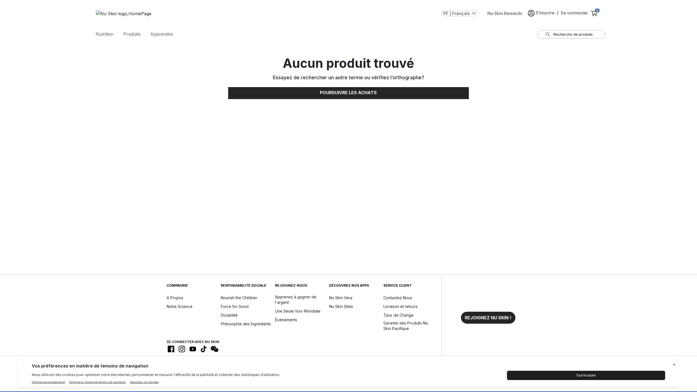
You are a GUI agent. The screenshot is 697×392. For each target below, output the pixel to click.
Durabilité (229, 315)
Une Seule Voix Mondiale (297, 311)
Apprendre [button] (161, 34)
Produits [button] (131, 34)
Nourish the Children (239, 297)
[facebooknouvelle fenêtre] (171, 349)
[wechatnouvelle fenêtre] (214, 349)
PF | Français (456, 13)
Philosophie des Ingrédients (246, 323)
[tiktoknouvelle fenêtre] (203, 349)
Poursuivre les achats (348, 92)
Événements (286, 319)
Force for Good (235, 306)
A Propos (175, 297)
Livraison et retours (400, 306)
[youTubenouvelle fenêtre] (192, 349)
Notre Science (179, 306)
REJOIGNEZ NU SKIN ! (488, 317)
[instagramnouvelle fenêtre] (182, 349)
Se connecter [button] (574, 13)
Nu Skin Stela (341, 306)
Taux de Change (398, 315)
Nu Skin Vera (340, 297)
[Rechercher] (547, 34)
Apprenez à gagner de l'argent (295, 300)
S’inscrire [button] (545, 13)
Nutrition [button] (105, 34)
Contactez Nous (397, 297)
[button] (488, 318)
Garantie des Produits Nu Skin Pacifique (405, 326)
